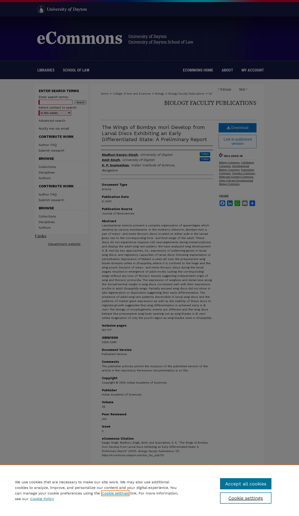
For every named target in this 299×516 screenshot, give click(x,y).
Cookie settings (115, 493)
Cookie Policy (42, 499)
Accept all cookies (245, 484)
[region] (149, 490)
